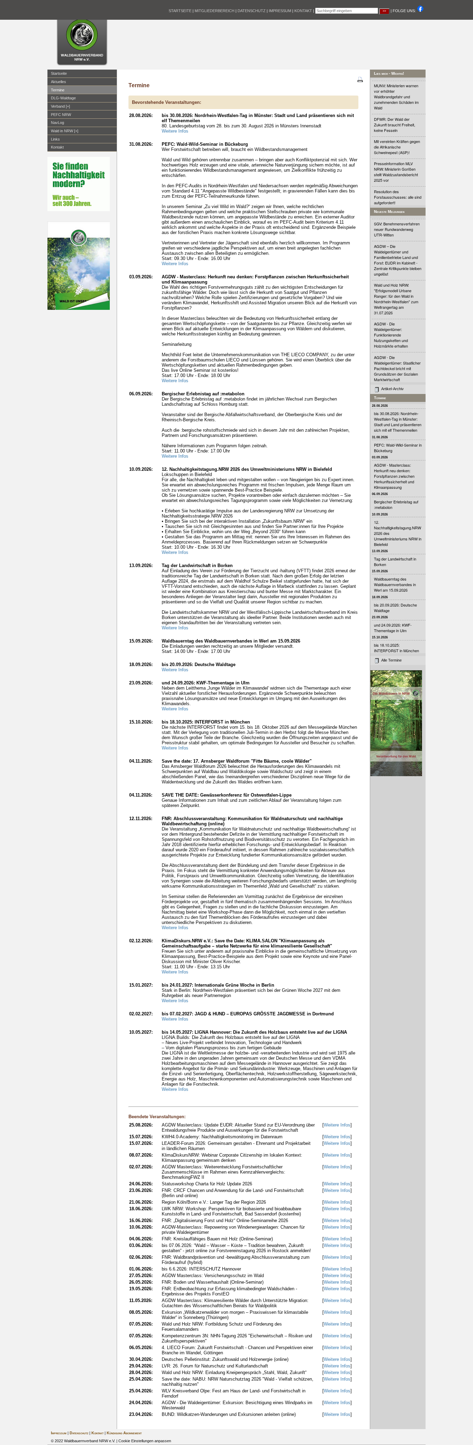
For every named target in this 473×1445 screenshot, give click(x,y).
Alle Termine (391, 660)
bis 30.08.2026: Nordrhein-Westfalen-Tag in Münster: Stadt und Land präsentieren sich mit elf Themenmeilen (397, 422)
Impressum (58, 1433)
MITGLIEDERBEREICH (214, 11)
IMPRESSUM (280, 11)
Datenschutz (79, 1433)
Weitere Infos (175, 131)
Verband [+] (60, 106)
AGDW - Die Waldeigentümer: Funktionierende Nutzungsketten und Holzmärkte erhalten (391, 335)
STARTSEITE (180, 11)
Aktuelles (58, 82)
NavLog (57, 122)
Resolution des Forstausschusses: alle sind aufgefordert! (397, 197)
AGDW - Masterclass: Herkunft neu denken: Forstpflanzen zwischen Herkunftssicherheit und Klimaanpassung (394, 476)
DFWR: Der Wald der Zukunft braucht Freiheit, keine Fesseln (394, 124)
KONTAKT (303, 11)
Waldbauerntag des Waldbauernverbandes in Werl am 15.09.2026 (395, 584)
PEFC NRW (61, 115)
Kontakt (57, 147)
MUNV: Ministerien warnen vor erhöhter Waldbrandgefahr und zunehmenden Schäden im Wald (396, 96)
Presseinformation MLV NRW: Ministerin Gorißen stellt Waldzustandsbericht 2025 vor (396, 172)
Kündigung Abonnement (124, 1433)
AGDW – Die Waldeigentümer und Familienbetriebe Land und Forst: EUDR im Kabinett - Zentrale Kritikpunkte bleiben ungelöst (397, 260)
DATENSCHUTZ (252, 11)
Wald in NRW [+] (64, 131)
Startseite (59, 73)
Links (55, 139)
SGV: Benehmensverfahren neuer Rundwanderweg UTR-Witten (397, 229)
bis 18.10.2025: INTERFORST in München (396, 647)
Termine (57, 90)
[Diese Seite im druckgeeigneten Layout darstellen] (360, 80)
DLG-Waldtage (63, 98)
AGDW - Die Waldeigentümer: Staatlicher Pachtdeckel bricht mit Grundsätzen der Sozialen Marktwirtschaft (397, 368)
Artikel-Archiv (392, 389)
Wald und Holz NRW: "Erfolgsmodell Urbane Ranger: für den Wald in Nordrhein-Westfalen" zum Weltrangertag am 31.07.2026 (396, 298)
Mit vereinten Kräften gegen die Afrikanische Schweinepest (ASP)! (397, 146)
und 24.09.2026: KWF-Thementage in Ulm (393, 627)
